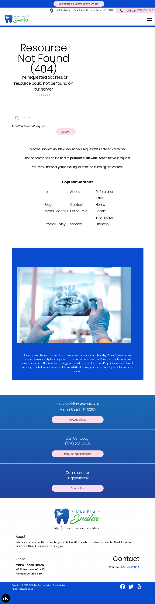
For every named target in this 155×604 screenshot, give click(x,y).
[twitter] (131, 588)
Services (76, 224)
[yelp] (139, 588)
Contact (76, 204)
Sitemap (101, 224)
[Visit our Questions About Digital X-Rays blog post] (74, 344)
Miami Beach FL (56, 211)
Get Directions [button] (77, 420)
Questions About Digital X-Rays (50, 349)
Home (100, 204)
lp (46, 191)
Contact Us (77, 488)
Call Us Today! (77, 441)
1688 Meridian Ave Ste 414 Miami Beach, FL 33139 (84, 10)
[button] (149, 19)
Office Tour (78, 211)
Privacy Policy (55, 224)
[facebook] (123, 588)
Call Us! (139, 10)
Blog (48, 204)
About (75, 191)
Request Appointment (77, 454)
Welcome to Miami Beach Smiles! (79, 3)
